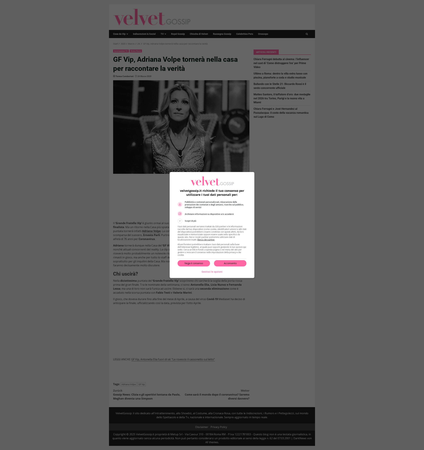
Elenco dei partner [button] (206, 239)
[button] (212, 221)
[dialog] (212, 225)
